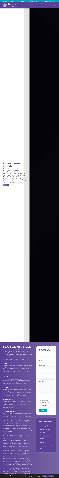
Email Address (42, 365)
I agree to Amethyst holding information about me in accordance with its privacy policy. (46, 398)
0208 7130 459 (33, 1)
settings (32, 476)
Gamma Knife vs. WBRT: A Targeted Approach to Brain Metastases (45, 431)
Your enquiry (41, 371)
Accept (51, 476)
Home (6, 1)
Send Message (42, 410)
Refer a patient (13, 1)
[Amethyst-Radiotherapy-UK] (13, 5)
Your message (42, 381)
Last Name (41, 360)
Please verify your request (44, 402)
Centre (40, 376)
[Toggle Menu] (55, 5)
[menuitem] (5, 1)
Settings (38, 476)
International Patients (23, 1)
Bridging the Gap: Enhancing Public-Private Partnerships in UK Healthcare (46, 437)
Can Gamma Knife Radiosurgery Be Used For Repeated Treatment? (46, 447)
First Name (41, 354)
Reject (45, 476)
